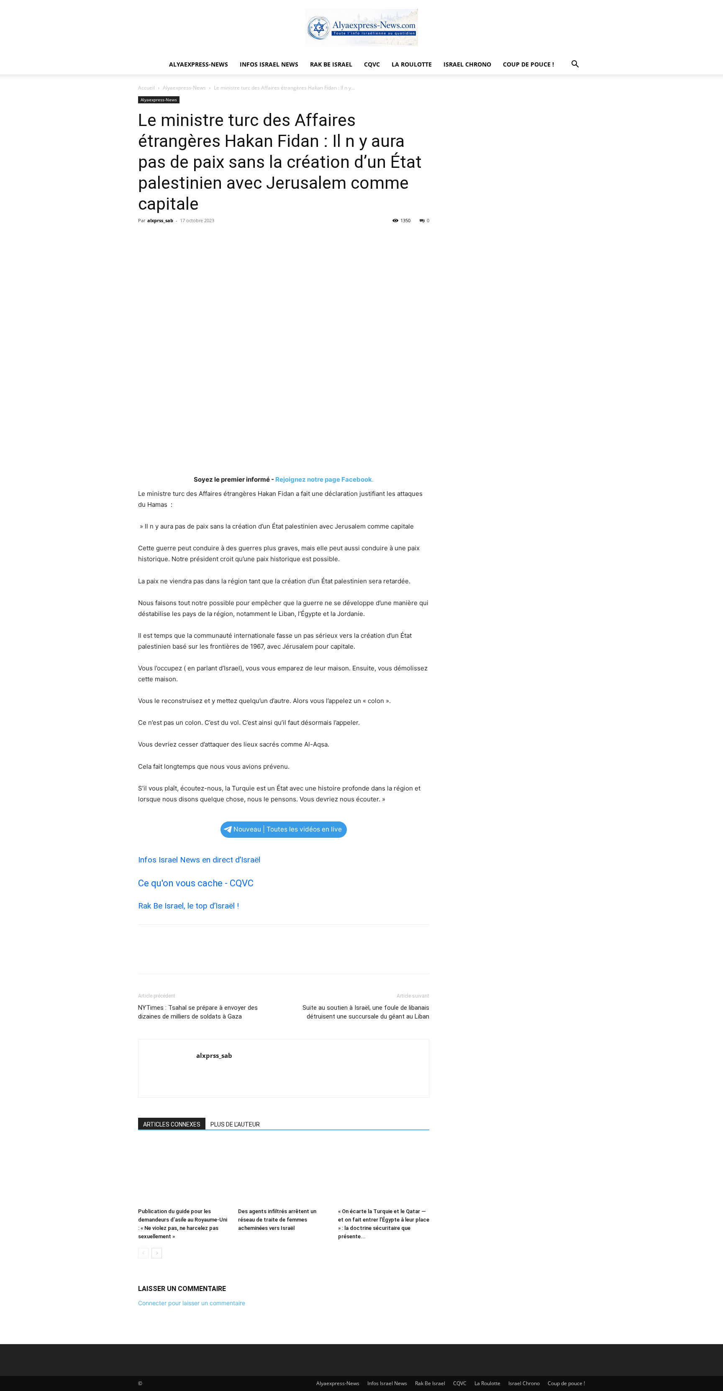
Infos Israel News (269, 64)
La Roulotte (412, 64)
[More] (224, 239)
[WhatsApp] (204, 239)
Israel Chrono (467, 64)
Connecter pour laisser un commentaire (191, 1302)
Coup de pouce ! (528, 64)
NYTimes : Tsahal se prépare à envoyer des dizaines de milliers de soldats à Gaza (198, 1012)
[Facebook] (146, 239)
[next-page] (156, 1253)
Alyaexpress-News (198, 64)
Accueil (146, 87)
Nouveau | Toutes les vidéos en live (287, 829)
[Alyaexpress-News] (361, 27)
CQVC (372, 64)
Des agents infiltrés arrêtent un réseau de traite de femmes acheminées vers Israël (277, 1219)
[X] (165, 239)
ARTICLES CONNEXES (171, 1124)
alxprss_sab (160, 220)
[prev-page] (143, 1253)
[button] (575, 65)
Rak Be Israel (331, 64)
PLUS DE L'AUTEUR (235, 1124)
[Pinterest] (185, 239)
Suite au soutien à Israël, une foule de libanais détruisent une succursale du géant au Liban (366, 1012)
